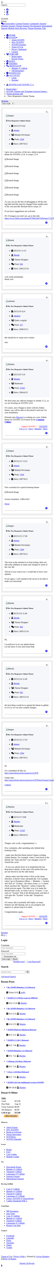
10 (47, 803)
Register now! (19, 961)
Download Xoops (13, 1167)
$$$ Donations (12, 1211)
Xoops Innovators (13, 1134)
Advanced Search (8, 976)
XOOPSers (11, 1137)
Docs (31, 429)
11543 (22, 388)
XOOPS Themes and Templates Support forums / (27, 91)
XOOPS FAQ (14, 73)
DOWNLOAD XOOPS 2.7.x (21, 84)
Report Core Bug (13, 1225)
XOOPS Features (19, 45)
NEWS (11, 61)
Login (14, 78)
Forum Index (9, 23)
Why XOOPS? (18, 42)
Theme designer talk (14, 94)
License (15, 52)
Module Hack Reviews (17, 28)
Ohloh (9, 1245)
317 (21, 325)
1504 (22, 139)
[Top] (46, 223)
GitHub (8, 785)
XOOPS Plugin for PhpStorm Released (21, 1030)
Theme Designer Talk (37, 28)
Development (35, 26)
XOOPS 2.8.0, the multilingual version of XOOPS (25, 1082)
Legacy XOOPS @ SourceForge (20, 1198)
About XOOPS (18, 40)
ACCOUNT (14, 75)
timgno (16, 130)
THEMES (12, 63)
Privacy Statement (19, 49)
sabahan (17, 316)
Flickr (7, 504)
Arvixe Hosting (42, 1256)
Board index (11, 89)
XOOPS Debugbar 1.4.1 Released (19, 1051)
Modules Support (8, 26)
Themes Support (22, 26)
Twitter (9, 1247)
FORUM (13, 54)
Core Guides (11, 1154)
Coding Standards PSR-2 (16, 1201)
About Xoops (12, 1127)
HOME (12, 35)
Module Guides (12, 1157)
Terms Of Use (17, 47)
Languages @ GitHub (15, 1174)
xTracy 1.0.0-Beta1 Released (18, 1072)
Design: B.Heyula (27, 1263)
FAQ (8, 1152)
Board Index (17, 56)
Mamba (17, 379)
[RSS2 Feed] (8, 1259)
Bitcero (19, 417)
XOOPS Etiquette (13, 1139)
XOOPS (12, 37)
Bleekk (17, 255)
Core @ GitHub (13, 1189)
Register (15, 80)
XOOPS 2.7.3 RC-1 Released (18, 1040)
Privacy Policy (20, 1256)
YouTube (10, 1243)
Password (5, 951)
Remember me (10, 956)
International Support (15, 1179)
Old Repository (18, 71)
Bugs (45, 429)
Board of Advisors (13, 1132)
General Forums (22, 23)
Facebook (10, 1236)
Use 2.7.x (23, 429)
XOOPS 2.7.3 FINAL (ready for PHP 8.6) (22, 998)
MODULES (14, 66)
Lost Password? (34, 961)
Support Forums (13, 1176)
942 (21, 264)
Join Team (10, 1214)
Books (9, 1149)
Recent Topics (17, 59)
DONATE (43, 426)
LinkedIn (10, 1238)
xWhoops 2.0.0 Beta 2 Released (19, 1061)
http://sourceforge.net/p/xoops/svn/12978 (21, 773)
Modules (38, 429)
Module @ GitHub (19, 68)
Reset (15, 959)
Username (5, 945)
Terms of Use (6, 1256)
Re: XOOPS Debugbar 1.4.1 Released (21, 987)
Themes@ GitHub (14, 1172)
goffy (23, 992)
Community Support (37, 23)
